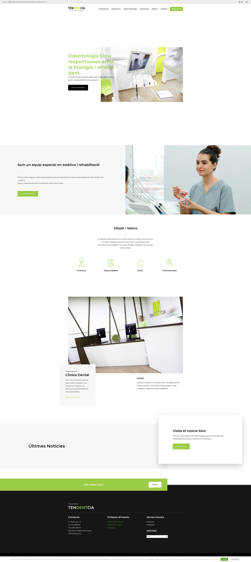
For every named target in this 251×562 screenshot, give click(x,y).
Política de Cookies (114, 525)
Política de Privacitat (115, 522)
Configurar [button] (235, 559)
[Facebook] (239, 2)
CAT (246, 2)
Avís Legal (111, 528)
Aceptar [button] (224, 559)
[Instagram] (242, 2)
